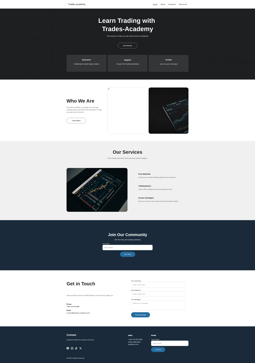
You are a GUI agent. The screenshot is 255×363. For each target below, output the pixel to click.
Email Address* (136, 290)
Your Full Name (136, 281)
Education (172, 4)
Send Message (140, 315)
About (163, 4)
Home (155, 4)
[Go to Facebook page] (68, 348)
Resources (183, 4)
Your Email (105, 244)
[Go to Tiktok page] (76, 348)
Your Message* (136, 299)
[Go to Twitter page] (80, 348)
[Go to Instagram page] (72, 348)
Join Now (127, 254)
